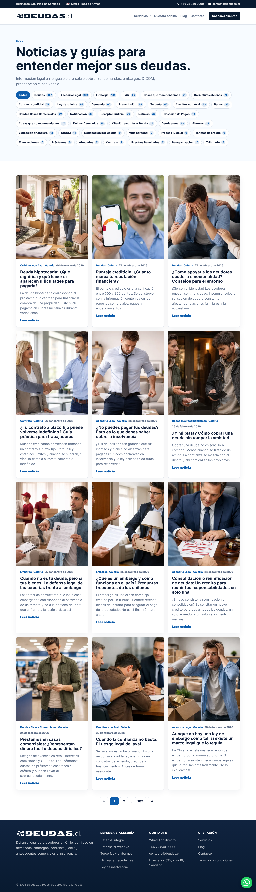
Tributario (215, 142)
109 (140, 801)
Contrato (114, 142)
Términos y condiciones (215, 860)
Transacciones (31, 142)
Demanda (101, 104)
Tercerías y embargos (116, 853)
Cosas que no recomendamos (42, 123)
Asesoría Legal (74, 95)
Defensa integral (112, 840)
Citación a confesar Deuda (132, 123)
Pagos (221, 104)
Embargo (105, 95)
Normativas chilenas (211, 95)
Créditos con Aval (191, 104)
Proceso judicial (174, 132)
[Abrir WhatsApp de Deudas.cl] (246, 882)
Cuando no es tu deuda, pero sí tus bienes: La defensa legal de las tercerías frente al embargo (51, 583)
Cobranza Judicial (34, 104)
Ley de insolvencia (114, 867)
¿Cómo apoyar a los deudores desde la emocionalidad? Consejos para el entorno (202, 276)
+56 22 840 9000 (192, 3)
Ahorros (200, 123)
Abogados (88, 142)
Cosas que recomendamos (165, 95)
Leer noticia (29, 320)
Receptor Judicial (115, 114)
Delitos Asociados (88, 123)
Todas (23, 95)
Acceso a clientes (224, 16)
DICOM (68, 132)
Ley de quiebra (70, 104)
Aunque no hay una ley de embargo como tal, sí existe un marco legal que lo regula (203, 738)
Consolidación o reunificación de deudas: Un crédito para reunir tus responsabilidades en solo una (204, 585)
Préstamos (61, 142)
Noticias (146, 114)
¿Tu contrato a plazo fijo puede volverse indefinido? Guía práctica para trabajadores (51, 432)
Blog (183, 16)
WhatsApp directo (162, 840)
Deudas (43, 95)
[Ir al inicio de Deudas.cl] (48, 833)
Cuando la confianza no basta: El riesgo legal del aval (126, 741)
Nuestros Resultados (147, 142)
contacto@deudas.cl (226, 3)
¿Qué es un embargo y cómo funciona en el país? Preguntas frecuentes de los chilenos (127, 583)
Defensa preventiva (114, 847)
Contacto (197, 16)
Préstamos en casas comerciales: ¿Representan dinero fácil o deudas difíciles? (51, 744)
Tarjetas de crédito (210, 132)
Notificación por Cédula (102, 132)
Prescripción (130, 104)
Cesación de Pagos (179, 114)
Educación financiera (36, 132)
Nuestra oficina (165, 16)
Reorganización (185, 142)
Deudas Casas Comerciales (40, 114)
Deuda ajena (173, 123)
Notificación (81, 114)
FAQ (129, 95)
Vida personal (140, 132)
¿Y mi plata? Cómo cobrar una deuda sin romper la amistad (202, 435)
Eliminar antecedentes (116, 860)
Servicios (141, 16)
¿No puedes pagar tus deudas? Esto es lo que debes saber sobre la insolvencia (127, 432)
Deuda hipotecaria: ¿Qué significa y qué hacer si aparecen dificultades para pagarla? (47, 278)
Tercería (158, 104)
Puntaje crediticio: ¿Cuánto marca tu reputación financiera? (123, 276)
